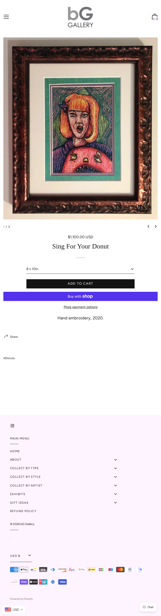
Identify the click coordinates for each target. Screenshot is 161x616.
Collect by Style (25, 477)
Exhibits (17, 494)
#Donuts (9, 358)
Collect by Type (24, 468)
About (15, 459)
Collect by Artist (26, 485)
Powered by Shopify (21, 598)
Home (15, 451)
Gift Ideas (19, 503)
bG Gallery (27, 524)
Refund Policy (23, 511)
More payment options (80, 307)
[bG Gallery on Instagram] (12, 425)
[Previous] (148, 227)
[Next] (156, 227)
